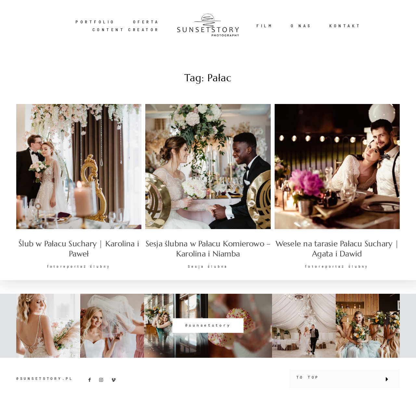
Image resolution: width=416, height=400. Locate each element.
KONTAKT (345, 25)
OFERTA (146, 21)
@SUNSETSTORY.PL (44, 378)
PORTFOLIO (95, 21)
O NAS (301, 25)
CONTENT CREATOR (126, 29)
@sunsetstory (208, 325)
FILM (264, 25)
